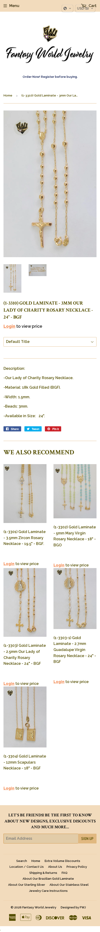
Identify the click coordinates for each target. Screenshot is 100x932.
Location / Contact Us (27, 866)
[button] (67, 8)
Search (21, 861)
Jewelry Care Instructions (48, 891)
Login (9, 326)
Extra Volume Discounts (62, 861)
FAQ (64, 873)
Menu (14, 6)
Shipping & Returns (43, 873)
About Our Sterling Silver (26, 884)
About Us (55, 866)
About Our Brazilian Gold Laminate (48, 878)
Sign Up (87, 838)
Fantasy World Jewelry (39, 907)
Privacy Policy (77, 866)
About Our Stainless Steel (69, 884)
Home (7, 95)
